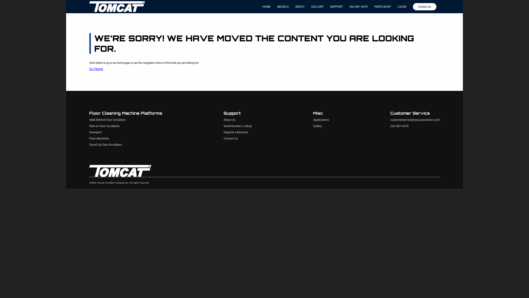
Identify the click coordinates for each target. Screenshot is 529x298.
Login (402, 6)
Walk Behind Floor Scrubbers (107, 120)
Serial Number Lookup (238, 126)
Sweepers (95, 132)
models (283, 6)
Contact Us (424, 6)
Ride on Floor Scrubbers (104, 126)
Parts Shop (382, 6)
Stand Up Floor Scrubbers (105, 145)
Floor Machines (99, 138)
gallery (317, 6)
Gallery (317, 126)
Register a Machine (236, 132)
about (300, 6)
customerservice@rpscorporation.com (415, 120)
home (266, 6)
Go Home (96, 69)
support (336, 6)
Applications (321, 120)
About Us (229, 120)
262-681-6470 (358, 6)
